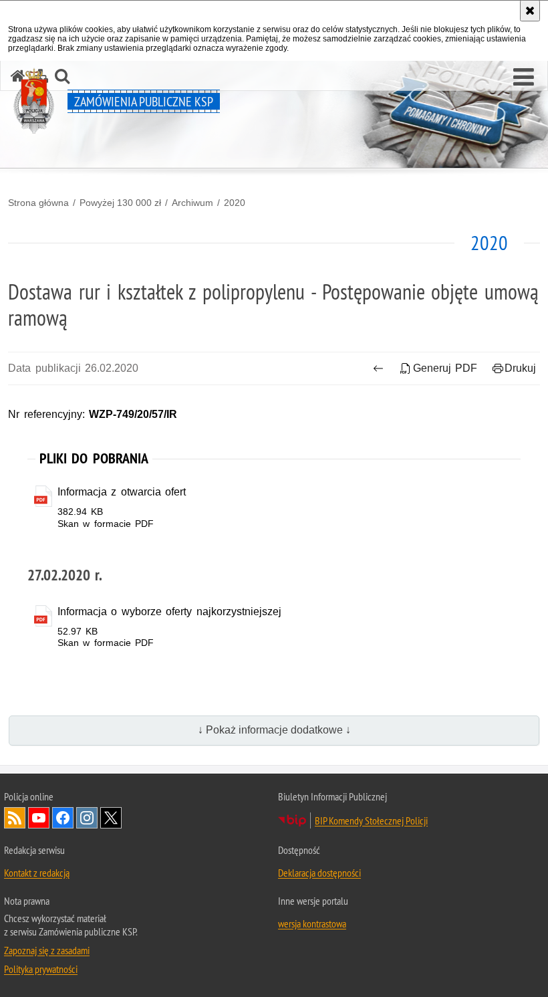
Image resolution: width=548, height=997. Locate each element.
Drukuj (520, 368)
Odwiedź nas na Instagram (87, 817)
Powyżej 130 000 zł (120, 202)
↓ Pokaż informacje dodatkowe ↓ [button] (274, 730)
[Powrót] (379, 368)
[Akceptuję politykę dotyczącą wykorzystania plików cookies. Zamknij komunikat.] (530, 10)
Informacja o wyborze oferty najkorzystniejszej (169, 611)
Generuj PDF (445, 368)
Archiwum (192, 202)
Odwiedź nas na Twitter (111, 817)
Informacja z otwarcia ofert (121, 491)
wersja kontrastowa (312, 923)
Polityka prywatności (41, 969)
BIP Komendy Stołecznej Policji (371, 820)
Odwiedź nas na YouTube (38, 817)
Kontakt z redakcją (37, 872)
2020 (234, 202)
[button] (523, 78)
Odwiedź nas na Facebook (63, 817)
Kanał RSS (14, 817)
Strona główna (38, 202)
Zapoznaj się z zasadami (47, 950)
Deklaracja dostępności (319, 872)
